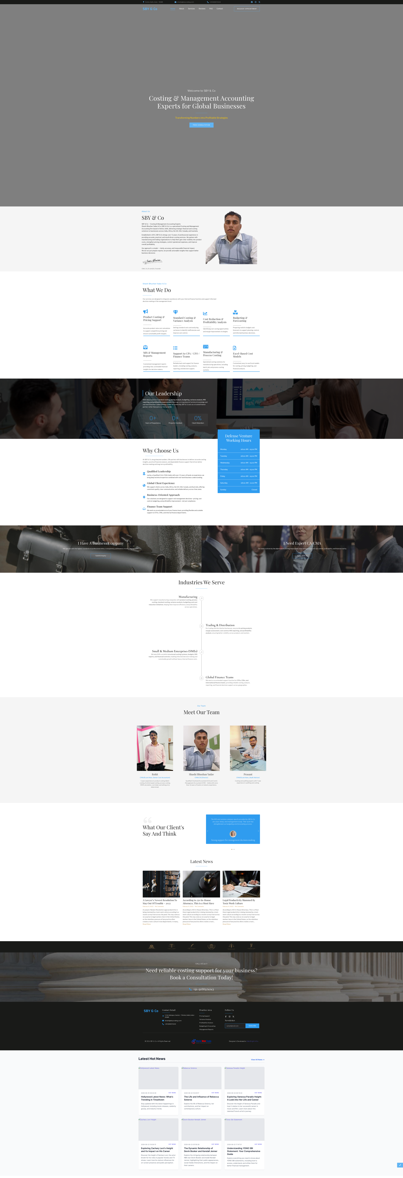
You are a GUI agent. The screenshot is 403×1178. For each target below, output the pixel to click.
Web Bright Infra (252, 1041)
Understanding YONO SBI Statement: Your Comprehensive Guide (243, 1151)
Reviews (202, 9)
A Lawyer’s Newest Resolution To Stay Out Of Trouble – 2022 (160, 902)
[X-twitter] (233, 1016)
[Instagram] (255, 2)
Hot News (172, 1093)
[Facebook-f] (226, 1016)
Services (191, 9)
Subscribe (252, 1026)
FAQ (211, 9)
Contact (220, 9)
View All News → (257, 1060)
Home (172, 9)
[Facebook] (252, 2)
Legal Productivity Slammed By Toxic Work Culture (239, 902)
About (181, 9)
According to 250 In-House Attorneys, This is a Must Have (198, 902)
